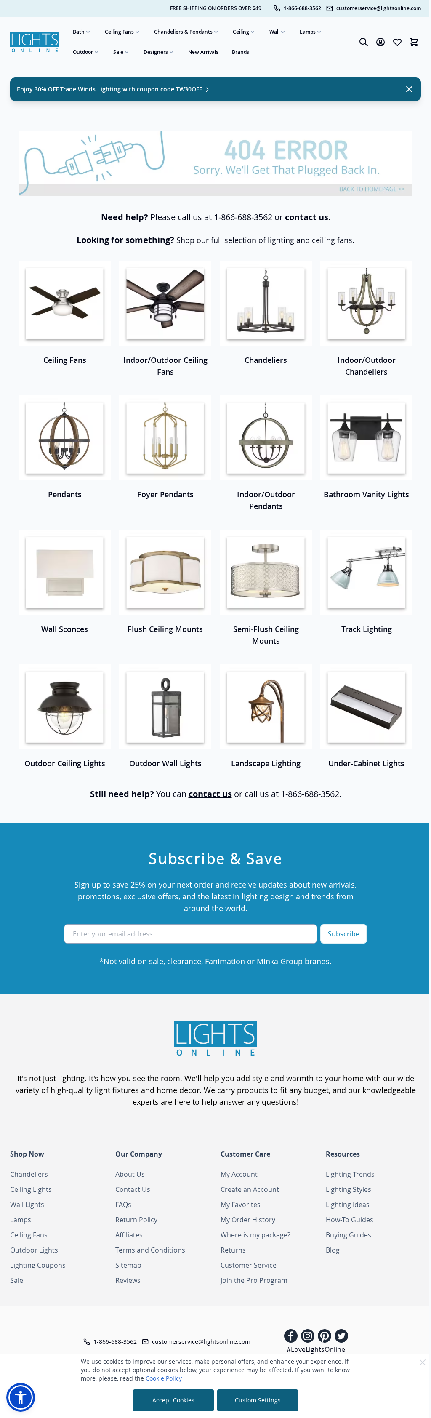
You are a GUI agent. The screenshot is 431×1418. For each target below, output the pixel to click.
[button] (20, 1397)
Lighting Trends (350, 1174)
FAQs (123, 1204)
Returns (233, 1250)
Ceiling (241, 31)
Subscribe (343, 933)
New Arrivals (203, 52)
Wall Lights (27, 1204)
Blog (333, 1250)
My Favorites (241, 1204)
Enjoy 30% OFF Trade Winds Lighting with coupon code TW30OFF (110, 89)
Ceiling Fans (119, 31)
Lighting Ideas (348, 1204)
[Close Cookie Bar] (423, 1362)
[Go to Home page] (34, 42)
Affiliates (129, 1234)
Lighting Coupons (38, 1265)
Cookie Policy (164, 1378)
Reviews (128, 1280)
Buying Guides (348, 1234)
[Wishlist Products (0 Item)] (397, 42)
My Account (239, 1174)
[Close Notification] (409, 89)
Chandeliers (29, 1174)
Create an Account (250, 1189)
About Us (130, 1174)
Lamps (308, 31)
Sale (118, 52)
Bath (79, 31)
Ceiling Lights (31, 1189)
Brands (240, 52)
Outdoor (83, 52)
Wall (274, 31)
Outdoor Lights (34, 1250)
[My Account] (380, 42)
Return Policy (136, 1219)
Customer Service (249, 1265)
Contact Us (132, 1189)
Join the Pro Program (254, 1280)
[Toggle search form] (363, 42)
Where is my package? (255, 1234)
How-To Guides (349, 1219)
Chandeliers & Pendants (183, 31)
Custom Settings (258, 1400)
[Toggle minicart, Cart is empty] (414, 42)
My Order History (248, 1219)
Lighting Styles (348, 1189)
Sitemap (128, 1265)
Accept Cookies (173, 1400)
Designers (156, 52)
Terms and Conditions (150, 1250)
